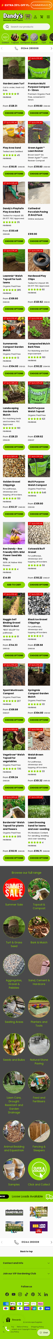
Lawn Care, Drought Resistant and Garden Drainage (14, 1105)
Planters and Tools (39, 1023)
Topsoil (15, 42)
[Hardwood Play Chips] (39, 260)
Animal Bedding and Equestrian (14, 1148)
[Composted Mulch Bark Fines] (39, 328)
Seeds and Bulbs (14, 1060)
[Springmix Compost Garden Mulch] (39, 674)
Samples (14, 1184)
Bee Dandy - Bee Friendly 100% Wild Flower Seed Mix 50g (14, 553)
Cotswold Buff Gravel (36, 550)
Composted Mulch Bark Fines (39, 345)
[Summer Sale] (14, 889)
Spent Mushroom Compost (13, 692)
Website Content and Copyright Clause (19, 1329)
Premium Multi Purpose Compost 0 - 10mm (38, 87)
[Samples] (14, 1169)
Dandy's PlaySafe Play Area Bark (13, 210)
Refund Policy (22, 1327)
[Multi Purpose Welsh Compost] (39, 466)
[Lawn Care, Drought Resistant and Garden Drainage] (14, 1082)
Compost (24, 42)
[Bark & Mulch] (39, 927)
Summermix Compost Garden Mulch (13, 347)
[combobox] (26, 26)
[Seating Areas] (14, 1006)
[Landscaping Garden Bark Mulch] (14, 392)
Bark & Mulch (39, 942)
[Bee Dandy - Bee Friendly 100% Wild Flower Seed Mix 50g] (14, 533)
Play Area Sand (12, 147)
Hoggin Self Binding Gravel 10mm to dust (11, 623)
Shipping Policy (37, 1327)
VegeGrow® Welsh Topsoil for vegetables (14, 758)
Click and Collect (39, 1184)
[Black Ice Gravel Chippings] (39, 604)
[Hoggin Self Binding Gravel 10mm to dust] (14, 604)
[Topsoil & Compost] (39, 889)
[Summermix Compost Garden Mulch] (14, 328)
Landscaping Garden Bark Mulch (11, 411)
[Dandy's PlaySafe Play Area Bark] (14, 193)
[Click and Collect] (39, 1169)
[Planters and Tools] (39, 1006)
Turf (44, 42)
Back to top (26, 1251)
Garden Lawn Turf (13, 83)
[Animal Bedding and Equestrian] (14, 1131)
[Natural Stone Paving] (39, 1044)
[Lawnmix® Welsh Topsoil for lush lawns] (14, 260)
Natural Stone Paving (39, 1061)
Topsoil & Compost (39, 906)
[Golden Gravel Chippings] (14, 466)
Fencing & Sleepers (39, 1148)
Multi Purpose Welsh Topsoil (36, 410)
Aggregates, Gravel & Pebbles (14, 984)
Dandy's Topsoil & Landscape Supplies (26, 1322)
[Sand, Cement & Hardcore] (39, 965)
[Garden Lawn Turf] (14, 68)
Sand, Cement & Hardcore (39, 982)
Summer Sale (14, 904)
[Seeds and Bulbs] (14, 1044)
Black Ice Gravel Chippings (37, 621)
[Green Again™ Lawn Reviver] (39, 132)
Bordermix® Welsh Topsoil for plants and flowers (13, 826)
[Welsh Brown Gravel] (39, 739)
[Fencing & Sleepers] (39, 1131)
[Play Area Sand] (14, 132)
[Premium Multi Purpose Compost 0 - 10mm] (39, 68)
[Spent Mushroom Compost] (14, 674)
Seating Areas (14, 1022)
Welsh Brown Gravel (35, 756)
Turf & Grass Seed (14, 944)
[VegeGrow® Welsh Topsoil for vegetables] (14, 739)
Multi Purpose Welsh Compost (37, 483)
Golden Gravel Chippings (11, 483)
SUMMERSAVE (40, 5)
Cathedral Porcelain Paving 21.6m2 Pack (38, 212)
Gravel (34, 42)
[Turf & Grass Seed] (14, 927)
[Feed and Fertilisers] (39, 1082)
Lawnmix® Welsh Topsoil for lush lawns (13, 279)
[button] (42, 17)
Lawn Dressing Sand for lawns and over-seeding (38, 826)
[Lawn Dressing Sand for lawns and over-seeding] (39, 807)
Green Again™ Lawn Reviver (36, 149)
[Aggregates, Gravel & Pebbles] (14, 965)
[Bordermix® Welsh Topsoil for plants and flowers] (14, 807)
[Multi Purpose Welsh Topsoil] (39, 392)
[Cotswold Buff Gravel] (39, 533)
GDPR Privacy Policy (11, 1332)
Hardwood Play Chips (37, 277)
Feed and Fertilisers (39, 1099)
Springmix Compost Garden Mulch (38, 693)
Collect (5, 42)
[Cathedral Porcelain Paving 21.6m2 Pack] (39, 193)
